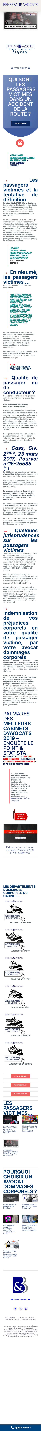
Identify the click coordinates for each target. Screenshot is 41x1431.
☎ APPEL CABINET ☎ (20, 68)
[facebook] (15, 1309)
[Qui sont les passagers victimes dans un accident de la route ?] (11, 1143)
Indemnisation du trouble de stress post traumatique (21, 1330)
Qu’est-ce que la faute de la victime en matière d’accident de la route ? (10, 1129)
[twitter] (20, 1309)
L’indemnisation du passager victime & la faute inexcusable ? (29, 1128)
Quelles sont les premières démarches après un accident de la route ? (10, 1254)
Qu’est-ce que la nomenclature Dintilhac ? (9, 1206)
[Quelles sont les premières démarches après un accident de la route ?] (11, 1244)
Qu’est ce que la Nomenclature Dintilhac (18, 1329)
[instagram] (26, 1309)
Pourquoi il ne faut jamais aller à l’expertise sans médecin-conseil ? (29, 1227)
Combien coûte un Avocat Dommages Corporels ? (29, 1206)
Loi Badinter (24, 1335)
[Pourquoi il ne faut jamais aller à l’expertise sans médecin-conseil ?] (30, 1219)
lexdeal (32, 1317)
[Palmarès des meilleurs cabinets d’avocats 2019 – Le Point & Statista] (20, 833)
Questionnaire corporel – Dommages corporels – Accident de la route (8, 1229)
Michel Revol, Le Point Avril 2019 (20, 800)
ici (35, 1319)
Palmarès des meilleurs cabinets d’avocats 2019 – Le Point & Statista (20, 850)
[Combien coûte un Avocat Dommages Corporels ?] (30, 1198)
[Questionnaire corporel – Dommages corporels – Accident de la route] (11, 1219)
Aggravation (33, 1335)
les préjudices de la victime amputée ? (20, 1336)
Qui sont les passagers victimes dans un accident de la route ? (10, 1152)
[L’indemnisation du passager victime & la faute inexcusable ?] (30, 1119)
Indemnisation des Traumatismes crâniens (17, 1326)
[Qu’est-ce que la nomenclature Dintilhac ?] (11, 1198)
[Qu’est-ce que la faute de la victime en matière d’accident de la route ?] (11, 1119)
